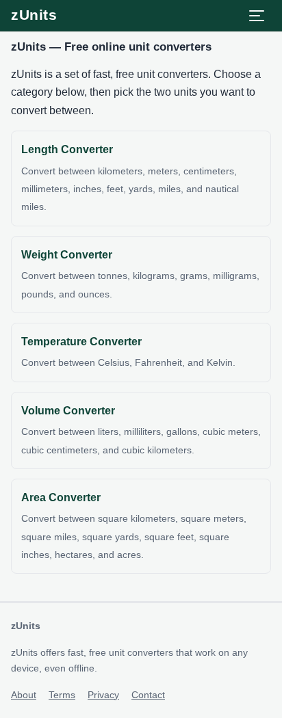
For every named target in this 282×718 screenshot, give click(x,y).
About (23, 694)
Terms (62, 694)
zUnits (34, 15)
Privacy (103, 694)
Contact (148, 694)
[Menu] (256, 15)
